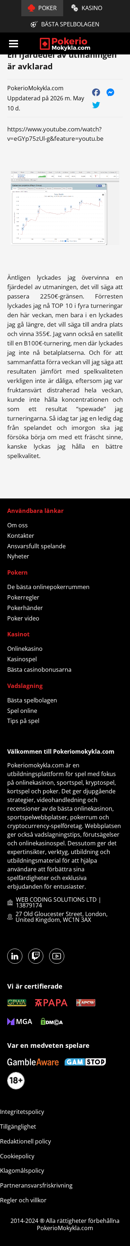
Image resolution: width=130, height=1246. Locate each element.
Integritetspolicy (22, 1112)
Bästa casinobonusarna (39, 670)
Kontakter (20, 536)
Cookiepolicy (17, 1156)
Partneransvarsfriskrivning (36, 1185)
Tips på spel (23, 721)
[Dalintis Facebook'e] (96, 92)
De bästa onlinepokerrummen (48, 587)
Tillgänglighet (18, 1126)
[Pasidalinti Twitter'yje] (96, 104)
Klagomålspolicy (22, 1171)
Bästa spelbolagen (32, 700)
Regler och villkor (23, 1200)
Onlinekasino (25, 649)
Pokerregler (23, 597)
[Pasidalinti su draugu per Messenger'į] (110, 92)
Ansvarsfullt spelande (36, 546)
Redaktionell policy (25, 1141)
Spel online (22, 711)
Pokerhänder (25, 608)
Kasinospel (22, 659)
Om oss (17, 525)
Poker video (23, 618)
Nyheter (18, 556)
